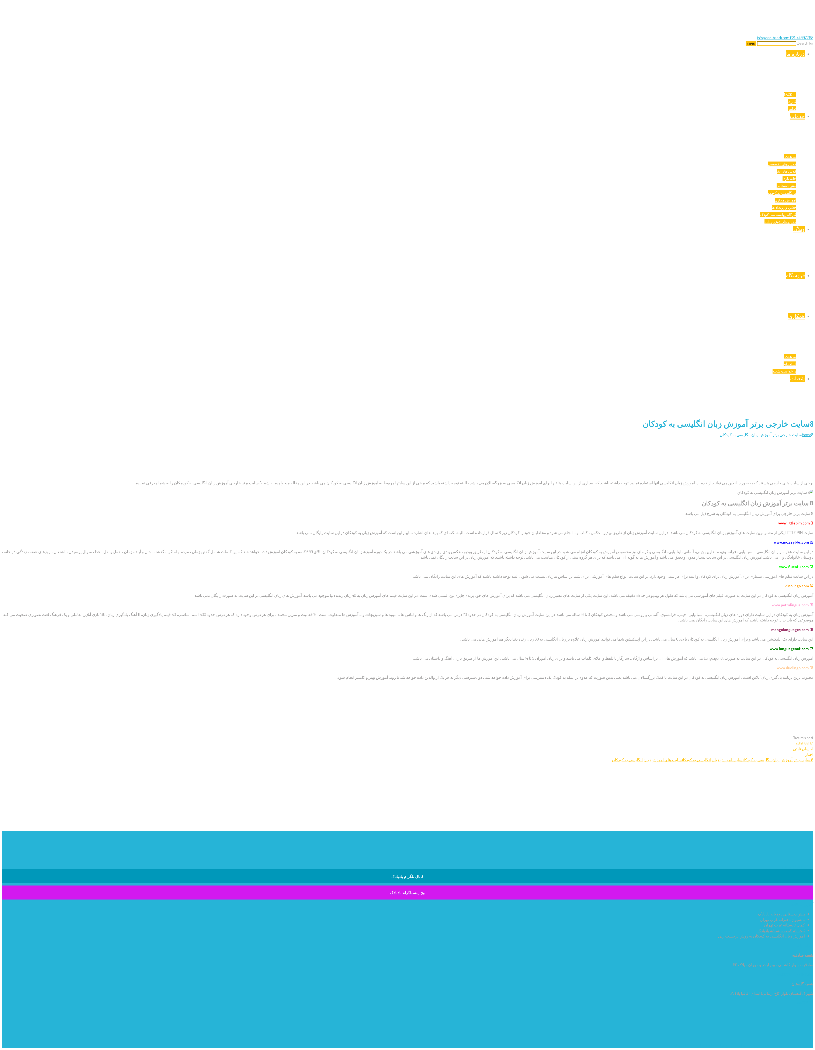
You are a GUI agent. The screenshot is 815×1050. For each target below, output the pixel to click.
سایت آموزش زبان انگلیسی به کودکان (712, 759)
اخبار (809, 754)
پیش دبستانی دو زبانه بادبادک (781, 913)
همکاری (796, 316)
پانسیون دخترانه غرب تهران (782, 919)
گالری (792, 101)
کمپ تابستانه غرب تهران (784, 925)
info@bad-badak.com (773, 37)
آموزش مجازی (785, 200)
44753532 (805, 1002)
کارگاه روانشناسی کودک (778, 214)
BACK (790, 94)
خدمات (797, 116)
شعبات (797, 378)
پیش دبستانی (786, 185)
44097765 (785, 974)
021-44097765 (801, 37)
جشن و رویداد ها (784, 207)
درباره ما (795, 53)
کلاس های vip (786, 171)
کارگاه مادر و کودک (782, 192)
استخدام (790, 363)
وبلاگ (799, 229)
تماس (792, 108)
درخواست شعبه (784, 371)
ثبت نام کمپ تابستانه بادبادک (781, 930)
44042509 (805, 974)
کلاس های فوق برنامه (780, 221)
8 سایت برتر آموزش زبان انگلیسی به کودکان (778, 759)
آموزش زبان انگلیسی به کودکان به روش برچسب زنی (761, 936)
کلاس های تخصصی (782, 164)
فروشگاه (795, 275)
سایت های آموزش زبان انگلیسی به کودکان (647, 759)
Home (806, 434)
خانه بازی (789, 178)
